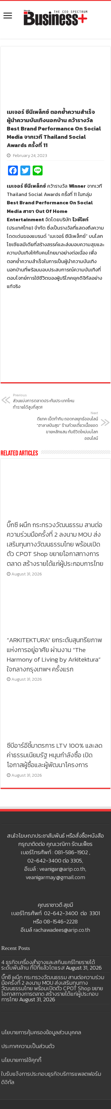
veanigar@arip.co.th (62, 869)
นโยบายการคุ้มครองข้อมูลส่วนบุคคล (41, 1032)
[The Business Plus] (55, 17)
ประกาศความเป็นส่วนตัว (28, 1046)
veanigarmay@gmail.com (55, 877)
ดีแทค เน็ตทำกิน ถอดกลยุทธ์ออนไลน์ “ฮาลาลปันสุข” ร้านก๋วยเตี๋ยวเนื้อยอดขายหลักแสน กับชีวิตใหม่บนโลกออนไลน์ (67, 426)
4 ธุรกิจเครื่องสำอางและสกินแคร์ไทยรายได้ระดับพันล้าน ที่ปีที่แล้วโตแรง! (48, 965)
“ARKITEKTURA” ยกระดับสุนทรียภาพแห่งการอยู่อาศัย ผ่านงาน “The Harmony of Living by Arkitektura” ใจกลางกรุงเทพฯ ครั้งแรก (54, 654)
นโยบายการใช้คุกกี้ (21, 1060)
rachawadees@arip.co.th (61, 930)
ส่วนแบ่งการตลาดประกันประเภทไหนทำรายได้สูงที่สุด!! (43, 402)
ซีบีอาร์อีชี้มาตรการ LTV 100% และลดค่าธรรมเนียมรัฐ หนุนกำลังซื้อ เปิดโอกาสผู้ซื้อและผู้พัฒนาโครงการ (54, 755)
